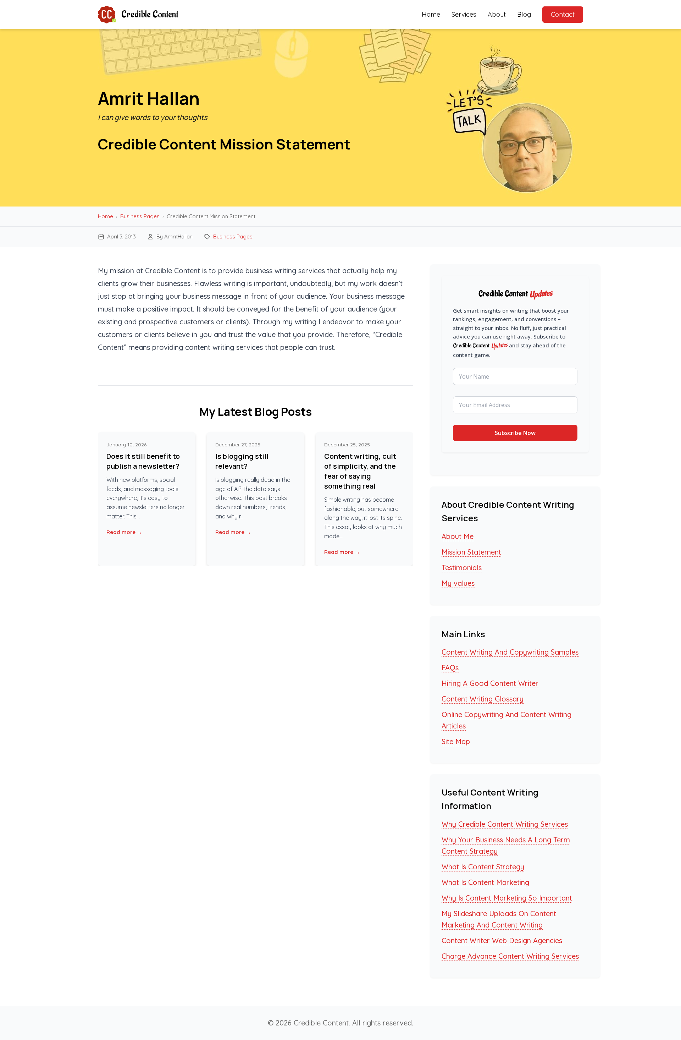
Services (464, 14)
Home (431, 14)
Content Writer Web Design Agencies (502, 940)
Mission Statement (471, 551)
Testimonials (462, 567)
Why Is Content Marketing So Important (507, 897)
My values (458, 583)
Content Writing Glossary (483, 698)
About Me (458, 536)
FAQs (450, 667)
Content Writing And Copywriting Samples (510, 652)
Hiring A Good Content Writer (490, 683)
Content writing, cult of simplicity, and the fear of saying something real (360, 471)
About (497, 14)
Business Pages (140, 216)
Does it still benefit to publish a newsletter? (143, 461)
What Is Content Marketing (485, 882)
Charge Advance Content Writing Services (510, 956)
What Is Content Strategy (483, 866)
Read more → (124, 532)
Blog (524, 14)
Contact (563, 14)
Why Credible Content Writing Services (505, 824)
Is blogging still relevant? (241, 461)
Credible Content (149, 15)
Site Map (456, 741)
